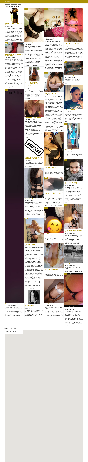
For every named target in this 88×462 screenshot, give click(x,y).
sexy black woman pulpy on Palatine (13, 24)
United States (14, 4)
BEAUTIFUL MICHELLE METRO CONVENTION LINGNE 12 (32, 83)
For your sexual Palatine (12, 304)
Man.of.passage (29, 305)
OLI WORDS (7, 1)
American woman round (52, 269)
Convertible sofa (70, 76)
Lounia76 (67, 264)
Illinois (19, 4)
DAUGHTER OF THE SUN (72, 43)
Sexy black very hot (51, 93)
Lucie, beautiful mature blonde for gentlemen (14, 54)
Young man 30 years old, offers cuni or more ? (72, 183)
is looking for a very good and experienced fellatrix (34, 157)
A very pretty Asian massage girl (73, 231)
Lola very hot (29, 43)
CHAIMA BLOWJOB (50, 167)
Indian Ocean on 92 (70, 149)
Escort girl (48, 233)
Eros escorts (7, 4)
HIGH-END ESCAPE (50, 38)
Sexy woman (68, 308)
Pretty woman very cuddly (33, 117)
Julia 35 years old (50, 304)
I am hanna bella (30, 244)
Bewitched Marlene (30, 199)
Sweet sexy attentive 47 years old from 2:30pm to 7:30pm (54, 192)
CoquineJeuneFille (70, 109)
